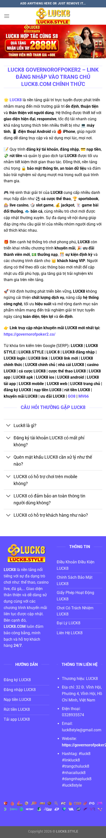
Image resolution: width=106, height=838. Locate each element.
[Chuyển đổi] (8, 426)
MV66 (84, 396)
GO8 (71, 396)
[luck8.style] (53, 16)
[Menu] (7, 16)
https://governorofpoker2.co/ (29, 334)
